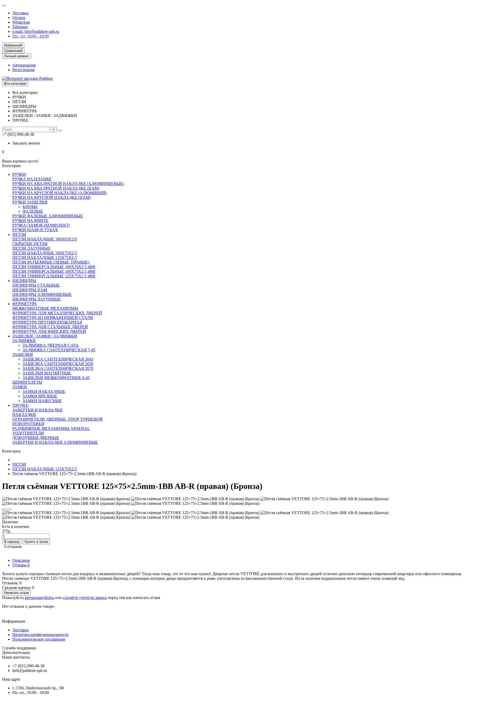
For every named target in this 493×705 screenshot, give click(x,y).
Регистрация (23, 69)
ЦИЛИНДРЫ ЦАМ (29, 290)
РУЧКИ (19, 174)
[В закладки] (4, 509)
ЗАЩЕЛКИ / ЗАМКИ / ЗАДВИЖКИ (44, 336)
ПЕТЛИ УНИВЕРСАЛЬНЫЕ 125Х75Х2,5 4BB (53, 276)
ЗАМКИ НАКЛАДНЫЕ (44, 391)
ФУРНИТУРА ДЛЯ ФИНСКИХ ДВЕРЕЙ (49, 331)
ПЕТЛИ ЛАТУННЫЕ (31, 248)
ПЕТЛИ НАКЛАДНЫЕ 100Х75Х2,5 (44, 253)
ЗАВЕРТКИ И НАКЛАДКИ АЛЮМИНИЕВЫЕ (55, 442)
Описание (21, 560)
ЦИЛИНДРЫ (24, 280)
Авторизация (23, 65)
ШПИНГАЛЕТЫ (27, 382)
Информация (13, 621)
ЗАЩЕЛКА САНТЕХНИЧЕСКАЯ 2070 (58, 368)
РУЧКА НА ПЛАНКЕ (32, 179)
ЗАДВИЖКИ (24, 341)
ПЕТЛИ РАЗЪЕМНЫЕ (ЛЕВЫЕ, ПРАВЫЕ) (50, 262)
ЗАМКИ (19, 387)
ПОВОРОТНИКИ (28, 424)
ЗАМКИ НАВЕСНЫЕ (42, 401)
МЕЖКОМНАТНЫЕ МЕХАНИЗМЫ (45, 308)
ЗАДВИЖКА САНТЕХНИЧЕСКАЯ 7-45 (59, 350)
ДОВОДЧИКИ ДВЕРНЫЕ (35, 438)
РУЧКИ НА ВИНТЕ (30, 220)
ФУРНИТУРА (24, 304)
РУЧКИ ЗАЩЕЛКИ (30, 202)
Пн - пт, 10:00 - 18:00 (30, 36)
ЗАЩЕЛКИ (22, 354)
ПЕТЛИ (19, 234)
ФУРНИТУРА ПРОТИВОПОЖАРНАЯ (47, 322)
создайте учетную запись (85, 597)
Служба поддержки (19, 648)
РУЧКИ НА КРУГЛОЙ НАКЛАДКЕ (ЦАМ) (51, 197)
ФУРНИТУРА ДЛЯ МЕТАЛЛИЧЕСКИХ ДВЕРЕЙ (57, 313)
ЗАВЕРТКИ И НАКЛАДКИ (37, 410)
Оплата (18, 17)
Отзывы (21, 565)
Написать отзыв (16, 593)
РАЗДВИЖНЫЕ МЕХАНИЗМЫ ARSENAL (51, 428)
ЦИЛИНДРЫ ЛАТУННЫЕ (36, 299)
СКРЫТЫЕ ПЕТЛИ (30, 244)
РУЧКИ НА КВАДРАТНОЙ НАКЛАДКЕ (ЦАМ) (55, 188)
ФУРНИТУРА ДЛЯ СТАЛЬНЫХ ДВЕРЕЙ (50, 327)
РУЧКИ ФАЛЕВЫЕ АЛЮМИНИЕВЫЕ (47, 216)
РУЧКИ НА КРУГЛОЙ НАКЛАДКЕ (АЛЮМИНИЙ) (59, 193)
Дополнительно (16, 652)
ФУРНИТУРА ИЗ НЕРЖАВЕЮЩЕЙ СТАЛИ (52, 317)
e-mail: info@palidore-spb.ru (35, 31)
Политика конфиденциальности (40, 634)
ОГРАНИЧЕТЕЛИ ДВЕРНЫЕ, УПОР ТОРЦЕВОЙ (57, 419)
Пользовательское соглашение (38, 639)
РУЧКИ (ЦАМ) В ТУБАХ (35, 230)
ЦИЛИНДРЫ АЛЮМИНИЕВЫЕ (42, 294)
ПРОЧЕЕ (20, 405)
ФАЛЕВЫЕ (33, 211)
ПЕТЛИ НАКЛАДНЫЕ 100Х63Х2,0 (44, 239)
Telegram (19, 27)
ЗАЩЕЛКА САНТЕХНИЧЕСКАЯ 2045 (58, 359)
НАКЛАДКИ (24, 414)
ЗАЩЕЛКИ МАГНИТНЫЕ (47, 373)
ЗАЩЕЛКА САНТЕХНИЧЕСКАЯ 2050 (58, 364)
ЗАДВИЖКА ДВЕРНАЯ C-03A (51, 345)
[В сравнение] (9, 509)
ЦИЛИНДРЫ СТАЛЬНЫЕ (36, 285)
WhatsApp (21, 22)
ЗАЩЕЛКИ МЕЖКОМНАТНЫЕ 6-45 (56, 377)
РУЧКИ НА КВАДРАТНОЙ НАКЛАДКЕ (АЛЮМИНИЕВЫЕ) (68, 183)
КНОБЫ (30, 207)
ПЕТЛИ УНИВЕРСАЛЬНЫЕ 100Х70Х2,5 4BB (53, 267)
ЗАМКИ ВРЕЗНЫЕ (40, 396)
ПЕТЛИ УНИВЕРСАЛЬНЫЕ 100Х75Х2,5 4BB (53, 271)
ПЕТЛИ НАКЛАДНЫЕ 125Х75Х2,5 (44, 257)
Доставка (20, 13)
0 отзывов (13, 546)
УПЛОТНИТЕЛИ (28, 433)
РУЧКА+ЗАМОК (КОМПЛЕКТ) (41, 225)
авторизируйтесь (39, 597)
